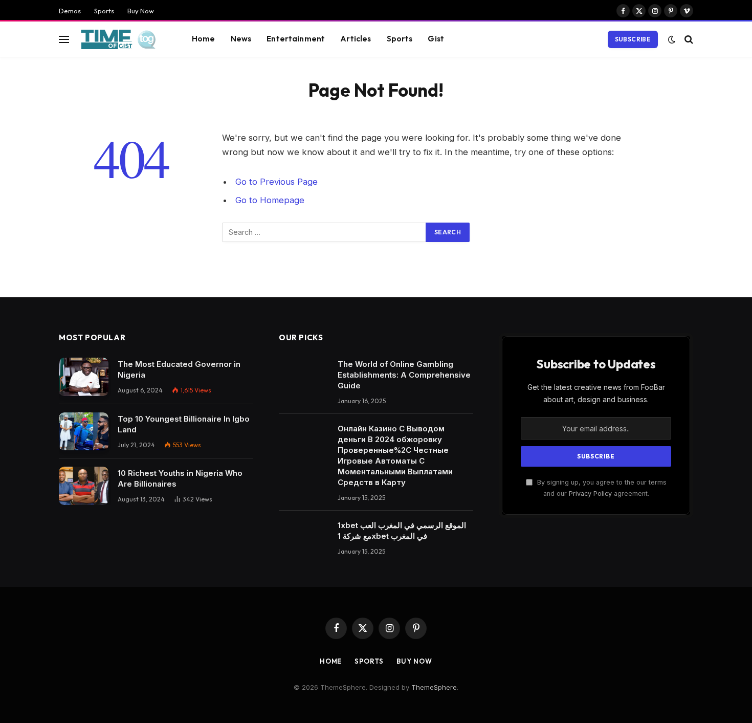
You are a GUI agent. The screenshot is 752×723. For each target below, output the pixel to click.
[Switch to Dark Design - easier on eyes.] (672, 39)
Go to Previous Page (276, 182)
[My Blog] (121, 39)
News (241, 38)
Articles (355, 38)
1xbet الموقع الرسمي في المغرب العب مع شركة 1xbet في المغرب (402, 530)
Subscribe (633, 39)
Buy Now (140, 11)
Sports (104, 11)
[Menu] (64, 39)
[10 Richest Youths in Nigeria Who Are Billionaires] (83, 486)
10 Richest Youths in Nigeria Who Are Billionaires (180, 478)
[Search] (687, 39)
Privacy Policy (590, 493)
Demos (70, 11)
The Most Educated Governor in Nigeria (179, 369)
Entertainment (296, 38)
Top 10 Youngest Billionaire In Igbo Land (184, 424)
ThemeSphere (434, 687)
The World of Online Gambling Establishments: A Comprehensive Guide (404, 374)
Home (203, 38)
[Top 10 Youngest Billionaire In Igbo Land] (83, 431)
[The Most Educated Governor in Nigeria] (83, 377)
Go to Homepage (269, 200)
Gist (436, 38)
